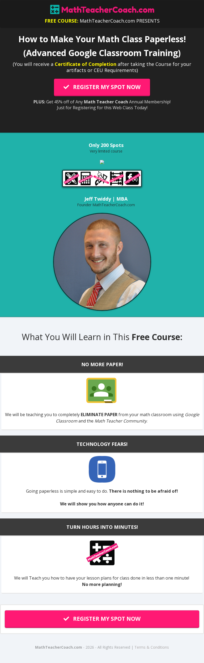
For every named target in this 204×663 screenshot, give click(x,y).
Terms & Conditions (151, 647)
